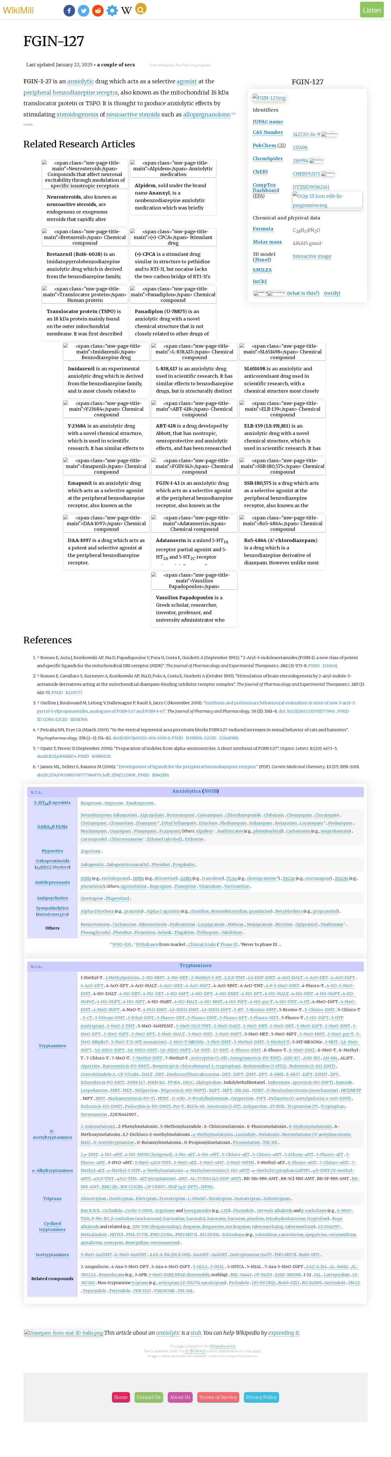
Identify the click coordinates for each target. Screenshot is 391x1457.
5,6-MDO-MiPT (175, 1050)
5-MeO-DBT (255, 1026)
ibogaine (191, 1226)
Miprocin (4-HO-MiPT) (183, 1090)
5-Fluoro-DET (171, 1017)
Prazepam (169, 831)
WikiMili (18, 9)
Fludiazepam (233, 823)
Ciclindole (112, 1210)
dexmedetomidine (229, 911)
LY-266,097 (329, 1226)
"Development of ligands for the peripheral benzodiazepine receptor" (187, 766)
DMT (251, 1074)
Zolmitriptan (276, 1198)
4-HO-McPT (328, 993)
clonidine (199, 911)
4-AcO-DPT (92, 985)
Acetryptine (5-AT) (209, 1058)
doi (282, 711)
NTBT (163, 1098)
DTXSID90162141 (311, 187)
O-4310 (178, 1098)
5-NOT (331, 1042)
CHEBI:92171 (306, 174)
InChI (260, 281)
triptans (140, 1282)
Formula (263, 229)
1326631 (329, 665)
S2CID (61, 719)
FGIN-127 (136, 1082)
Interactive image (312, 256)
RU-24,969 (312, 1282)
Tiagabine (184, 932)
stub (196, 1332)
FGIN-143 (156, 1082)
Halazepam (260, 823)
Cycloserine (124, 924)
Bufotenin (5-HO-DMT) (312, 1066)
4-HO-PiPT (236, 1001)
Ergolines (165, 1210)
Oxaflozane (332, 924)
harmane (216, 1218)
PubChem (264, 145)
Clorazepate (327, 815)
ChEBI (260, 172)
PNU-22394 (162, 1234)
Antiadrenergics (52, 914)
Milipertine (146, 1090)
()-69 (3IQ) (263, 1282)
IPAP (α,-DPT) (183, 1186)
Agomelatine (134, 886)
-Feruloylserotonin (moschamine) (302, 1090)
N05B (210, 791)
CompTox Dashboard (266, 187)
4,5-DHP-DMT (261, 977)
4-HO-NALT (186, 1001)
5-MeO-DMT (337, 1026)
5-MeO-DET (282, 1026)
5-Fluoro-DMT (202, 1017)
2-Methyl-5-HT (206, 977)
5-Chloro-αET (236, 1154)
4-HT (304, 1001)
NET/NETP (351, 1090)
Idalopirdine (208, 1082)
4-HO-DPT (202, 993)
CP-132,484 (128, 1074)
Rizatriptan (220, 1198)
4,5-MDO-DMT (184, 1009)
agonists (61, 802)
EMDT (321, 1074)
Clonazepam (299, 815)
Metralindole (94, 1234)
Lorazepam (311, 823)
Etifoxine (194, 839)
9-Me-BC (100, 1218)
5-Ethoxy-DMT (110, 1017)
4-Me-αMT (208, 1154)
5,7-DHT (220, 1050)
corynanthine (342, 1234)
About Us (180, 1397)
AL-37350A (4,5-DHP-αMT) (215, 1178)
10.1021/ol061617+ (60, 756)
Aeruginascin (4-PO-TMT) (255, 1058)
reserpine (113, 1242)
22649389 (228, 738)
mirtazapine (317, 878)
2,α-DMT (89, 1154)
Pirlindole (239, 1282)
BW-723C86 (132, 1186)
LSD (225, 1210)
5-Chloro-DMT (320, 1009)
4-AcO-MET (171, 985)
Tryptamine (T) (302, 1106)
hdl (105, 775)
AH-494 (330, 1058)
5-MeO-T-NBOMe (186, 1042)
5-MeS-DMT (219, 1042)
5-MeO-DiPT (309, 1026)
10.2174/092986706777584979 (72, 775)
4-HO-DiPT (178, 993)
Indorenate (279, 1082)
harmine (236, 1218)
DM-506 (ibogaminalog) (157, 1226)
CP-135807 (155, 1186)
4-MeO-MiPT (106, 1009)
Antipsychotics (52, 898)
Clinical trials (201, 944)
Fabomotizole (153, 924)
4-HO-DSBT (227, 993)
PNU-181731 (186, 1234)
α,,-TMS (127, 1178)
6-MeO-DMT (302, 1050)
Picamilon (145, 932)
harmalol (196, 1218)
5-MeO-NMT (312, 1034)
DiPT (238, 1074)
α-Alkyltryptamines (52, 1170)
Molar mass (267, 242)
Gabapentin (92, 864)
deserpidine (137, 1242)
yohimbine (266, 1234)
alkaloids (275, 1210)
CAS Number (268, 132)
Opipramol (306, 924)
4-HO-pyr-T (261, 1001)
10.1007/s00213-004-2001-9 (145, 738)
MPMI (207, 1186)
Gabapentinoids (52, 860)
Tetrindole (119, 1290)
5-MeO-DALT (227, 1026)
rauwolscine (291, 1234)
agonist (187, 81)
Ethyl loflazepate (179, 823)
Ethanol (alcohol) (164, 839)
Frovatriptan (172, 1198)
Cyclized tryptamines (52, 1226)
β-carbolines (314, 1210)
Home (121, 1397)
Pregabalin (184, 864)
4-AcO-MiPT (198, 985)
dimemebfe (198, 1274)
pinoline (255, 1218)
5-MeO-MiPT (228, 1034)
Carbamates (298, 831)
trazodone (212, 878)
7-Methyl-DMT (147, 1058)
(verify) (332, 293)
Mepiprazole (259, 924)
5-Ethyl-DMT (141, 1017)
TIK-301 (270, 1142)
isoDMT (219, 1254)
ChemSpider (268, 158)
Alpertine (90, 1066)
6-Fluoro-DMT (246, 1050)
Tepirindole (94, 1290)
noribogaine (238, 1226)
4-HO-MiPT (108, 1001)
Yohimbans (233, 1234)
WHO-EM (121, 944)
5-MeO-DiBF (161, 1274)
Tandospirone (140, 803)
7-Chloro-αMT (334, 1162)
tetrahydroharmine (285, 1218)
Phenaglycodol (95, 932)
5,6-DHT (202, 1050)
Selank (164, 932)
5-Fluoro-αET (329, 1154)
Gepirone (113, 803)
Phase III (229, 944)
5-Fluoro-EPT (233, 1017)
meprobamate (335, 831)
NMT (100, 1098)
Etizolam (208, 823)
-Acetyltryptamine (113, 1142)
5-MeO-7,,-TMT (193, 1026)
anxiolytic (80, 81)
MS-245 (242, 1090)
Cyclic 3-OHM (139, 1210)
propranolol (325, 911)
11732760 (45, 719)
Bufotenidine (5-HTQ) (265, 1066)
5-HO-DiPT (317, 1017)
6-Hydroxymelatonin (310, 1126)
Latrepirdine (336, 1274)
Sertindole (335, 1282)
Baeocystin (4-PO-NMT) (126, 1066)
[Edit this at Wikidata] (327, 205)
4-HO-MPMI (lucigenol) (148, 1154)
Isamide (344, 1082)
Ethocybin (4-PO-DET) (103, 1082)
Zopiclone (91, 851)
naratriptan (212, 1282)
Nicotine (284, 924)
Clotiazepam (93, 823)
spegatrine (316, 1234)
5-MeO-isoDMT (96, 1254)
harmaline (174, 1218)
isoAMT (201, 1254)
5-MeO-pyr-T (340, 1034)
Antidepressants (52, 882)
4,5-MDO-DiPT (216, 1009)
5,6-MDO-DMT (142, 1050)
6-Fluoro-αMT (302, 1162)
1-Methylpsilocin (122, 977)
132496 (300, 147)
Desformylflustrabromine (193, 1074)
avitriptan (168, 1282)
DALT (147, 1074)
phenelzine (92, 886)
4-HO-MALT (277, 993)
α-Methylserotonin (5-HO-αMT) (218, 1170)
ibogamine (213, 1226)
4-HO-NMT (211, 1001)
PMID (314, 665)
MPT (227, 1090)
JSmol (262, 259)
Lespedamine (94, 1090)
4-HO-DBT (129, 993)
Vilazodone (210, 886)
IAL (317, 1274)
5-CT (87, 1017)
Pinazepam (145, 831)
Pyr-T (178, 1106)
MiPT (214, 1090)
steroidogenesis (77, 114)
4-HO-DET (153, 993)
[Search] (141, 8)
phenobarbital (267, 831)
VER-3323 (142, 1290)
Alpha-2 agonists (163, 911)
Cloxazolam (121, 823)
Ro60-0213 (288, 1282)
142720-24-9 (306, 134)
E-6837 (293, 1074)
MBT (115, 1090)
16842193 (160, 775)
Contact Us (149, 1397)
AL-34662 (338, 1266)
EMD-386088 (288, 1274)
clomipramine (261, 878)
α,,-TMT (104, 1178)
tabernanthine (299, 1226)
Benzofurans (111, 1274)
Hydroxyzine (182, 924)
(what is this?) (303, 293)
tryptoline (317, 1218)
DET (226, 1074)
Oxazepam (120, 831)
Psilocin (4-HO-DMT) (101, 1106)
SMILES (262, 270)
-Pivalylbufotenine (208, 1098)
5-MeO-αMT (212, 1162)
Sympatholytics (52, 908)
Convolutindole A (98, 1074)
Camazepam (210, 815)
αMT (183, 1178)
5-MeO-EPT (143, 1034)
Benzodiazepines (96, 815)
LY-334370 (190, 1282)
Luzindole (246, 1134)
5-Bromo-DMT (261, 1009)
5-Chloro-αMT (267, 1154)
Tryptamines (195, 965)
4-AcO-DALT (290, 977)
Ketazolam (286, 823)
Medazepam (340, 823)
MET (127, 1090)
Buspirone (91, 803)
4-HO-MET (302, 993)
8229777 (74, 692)
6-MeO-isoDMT (131, 1254)
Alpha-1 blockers (97, 911)
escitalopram (115, 878)
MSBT (258, 1090)
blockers (61, 867)
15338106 (194, 738)
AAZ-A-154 (316, 1266)
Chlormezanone (126, 839)
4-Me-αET (185, 1154)
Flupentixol (117, 898)
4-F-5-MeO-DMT (282, 985)
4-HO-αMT (111, 1154)
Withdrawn (147, 944)
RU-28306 (209, 1234)
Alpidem (204, 831)
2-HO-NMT (153, 977)
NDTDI (116, 1234)
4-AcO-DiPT (343, 977)
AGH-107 (292, 1058)
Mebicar (236, 924)
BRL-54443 (240, 1274)
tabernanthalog (267, 1226)
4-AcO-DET (317, 977)
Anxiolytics (186, 791)
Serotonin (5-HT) (224, 1106)
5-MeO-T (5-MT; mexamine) (139, 1042)
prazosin (133, 911)
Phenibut (161, 864)
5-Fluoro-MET (264, 1017)
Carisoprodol (94, 839)
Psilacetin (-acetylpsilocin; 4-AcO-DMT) (310, 1098)
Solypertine (255, 1106)
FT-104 (174, 1082)
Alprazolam (152, 815)
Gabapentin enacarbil (127, 864)
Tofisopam (208, 932)
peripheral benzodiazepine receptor (70, 92)
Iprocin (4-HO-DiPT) (313, 1082)
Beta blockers (289, 911)
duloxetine (165, 878)
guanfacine (260, 911)
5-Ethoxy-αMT (299, 1154)
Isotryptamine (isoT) (251, 1254)
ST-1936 (277, 1106)
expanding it (283, 1332)
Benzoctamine (95, 924)
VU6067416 (164, 1290)
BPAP (180, 1274)
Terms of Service (218, 1397)
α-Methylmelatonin (213, 1134)
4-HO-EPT (252, 993)
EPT (334, 1074)
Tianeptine (185, 886)
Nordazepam (94, 831)
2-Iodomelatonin (98, 1126)
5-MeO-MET (200, 1034)
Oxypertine (242, 1098)
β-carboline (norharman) (136, 1218)
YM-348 (185, 1290)
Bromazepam (181, 815)
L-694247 (197, 1198)
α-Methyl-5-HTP (123, 1170)
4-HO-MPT (134, 1001)
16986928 (101, 756)
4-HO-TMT (286, 1001)
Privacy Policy (261, 1397)
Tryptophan (333, 1106)
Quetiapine (92, 898)
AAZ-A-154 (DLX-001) (169, 1254)
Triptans (52, 1198)
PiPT (261, 1098)
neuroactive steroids (133, 114)
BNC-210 (110, 1186)
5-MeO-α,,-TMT (153, 1162)
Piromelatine (246, 1142)
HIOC (188, 1082)
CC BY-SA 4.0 (195, 1351)
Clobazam (274, 815)
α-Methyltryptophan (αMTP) (281, 1170)
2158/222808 (123, 775)
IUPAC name (268, 121)
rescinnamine (164, 1242)
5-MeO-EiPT (116, 1034)
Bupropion (160, 886)
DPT (263, 1074)
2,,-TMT (234, 977)
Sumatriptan (247, 1198)
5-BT (238, 1009)
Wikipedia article (223, 1346)
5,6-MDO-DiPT (109, 1050)
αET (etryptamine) (158, 1178)
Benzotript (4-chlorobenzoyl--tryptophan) (197, 1066)
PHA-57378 (137, 1234)
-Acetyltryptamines (52, 1134)
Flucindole (243, 1210)
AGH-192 (311, 1058)
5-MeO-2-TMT (121, 1026)
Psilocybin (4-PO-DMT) (148, 1106)
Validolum (232, 932)
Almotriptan (93, 1198)
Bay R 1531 (90, 1210)
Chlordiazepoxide (243, 815)
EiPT (307, 1074)
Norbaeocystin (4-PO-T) (131, 1098)
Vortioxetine (236, 886)
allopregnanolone (206, 114)
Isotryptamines (52, 1254)
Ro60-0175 (309, 1254)
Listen (372, 10)
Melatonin (268, 1134)
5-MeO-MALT (171, 1034)
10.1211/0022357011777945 (311, 711)
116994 (300, 160)
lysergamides (197, 1210)
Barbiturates (230, 831)
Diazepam (146, 823)
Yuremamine (94, 1114)
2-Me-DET (177, 977)
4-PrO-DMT (155, 1009)
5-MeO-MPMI (240, 1162)
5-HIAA (200, 1266)
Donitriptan (121, 1198)
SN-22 (354, 1282)
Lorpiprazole (211, 924)
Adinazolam (125, 815)
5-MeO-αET (186, 1162)
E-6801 (276, 1074)
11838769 (78, 719)
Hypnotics (52, 850)
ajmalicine (91, 1242)
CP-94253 (263, 1274)
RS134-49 (195, 1106)
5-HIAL (217, 1266)
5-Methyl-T (278, 1042)
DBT (159, 1074)
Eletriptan (146, 1198)
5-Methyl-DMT (249, 1042)
